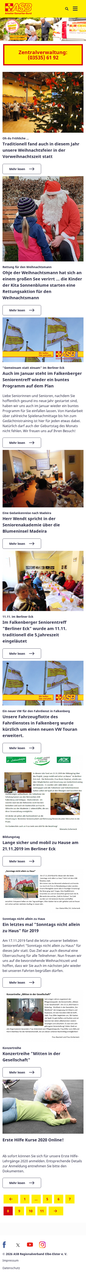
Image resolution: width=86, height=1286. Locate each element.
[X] (18, 1245)
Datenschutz (11, 1268)
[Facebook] (6, 1244)
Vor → (56, 1212)
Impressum (11, 1260)
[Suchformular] (66, 9)
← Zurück (11, 1200)
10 (31, 1211)
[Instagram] (42, 1244)
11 (42, 1211)
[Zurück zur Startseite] (18, 8)
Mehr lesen (17, 169)
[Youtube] (30, 1244)
